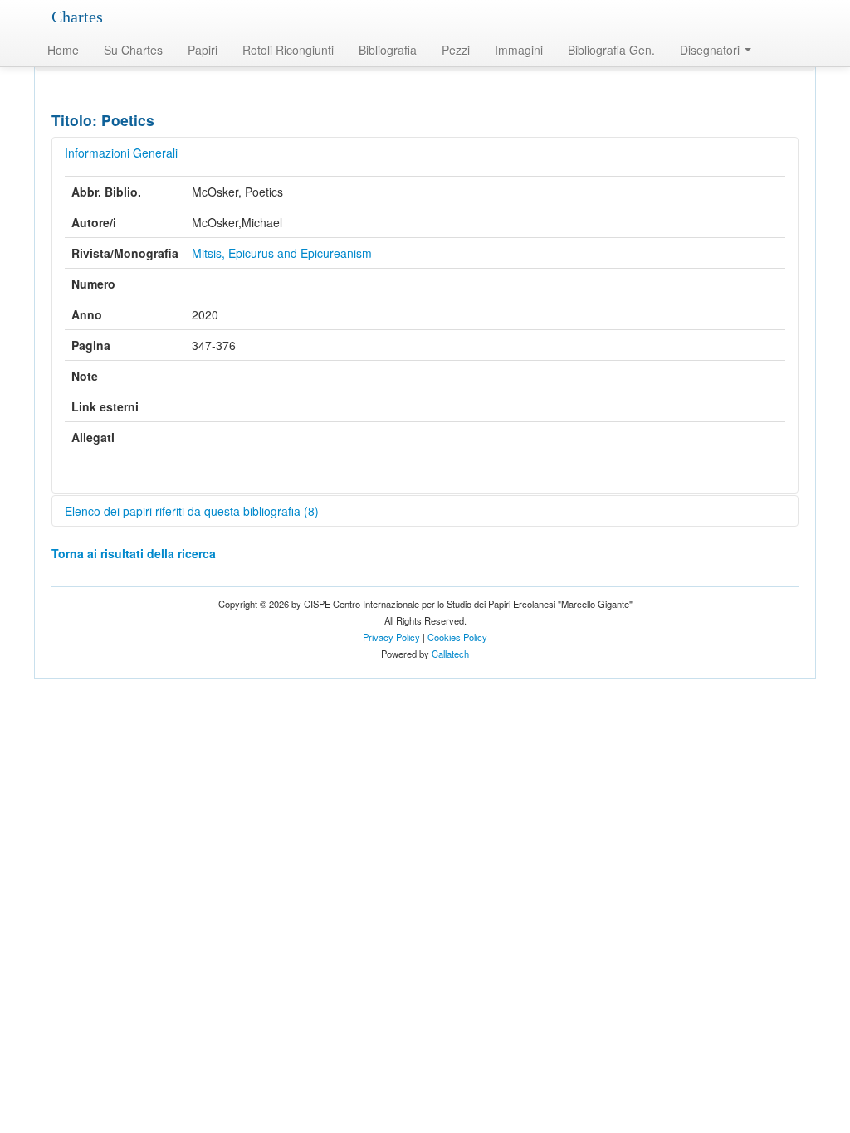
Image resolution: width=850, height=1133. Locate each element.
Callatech (450, 653)
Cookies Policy (457, 637)
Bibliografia (388, 49)
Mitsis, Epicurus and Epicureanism (282, 253)
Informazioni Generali (121, 152)
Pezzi (456, 49)
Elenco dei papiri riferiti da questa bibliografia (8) (192, 511)
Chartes (77, 16)
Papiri (202, 49)
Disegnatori (711, 49)
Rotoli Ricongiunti (288, 49)
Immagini (519, 49)
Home (63, 49)
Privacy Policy (391, 637)
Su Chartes (133, 49)
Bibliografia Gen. (611, 49)
